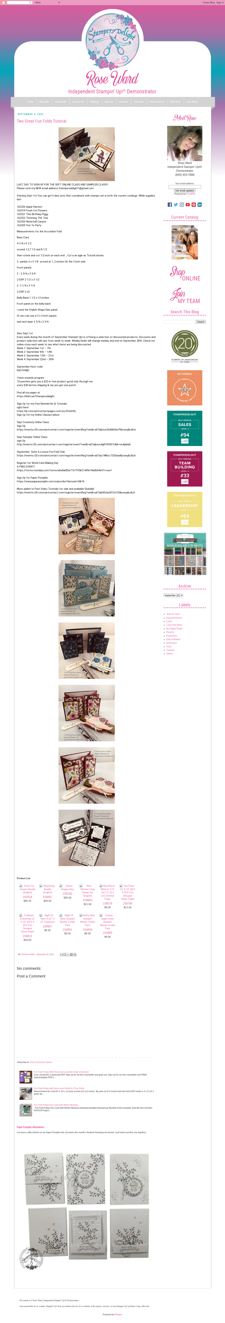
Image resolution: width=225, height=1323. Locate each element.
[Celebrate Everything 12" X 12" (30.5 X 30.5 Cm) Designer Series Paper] (27, 931)
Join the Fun (78, 101)
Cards (169, 621)
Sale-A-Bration (173, 639)
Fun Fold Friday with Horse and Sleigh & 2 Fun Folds (59, 1088)
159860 (87, 900)
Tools (168, 646)
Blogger (118, 1314)
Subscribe (139, 101)
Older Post (150, 1057)
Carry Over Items (174, 625)
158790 (127, 903)
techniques (171, 643)
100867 (47, 926)
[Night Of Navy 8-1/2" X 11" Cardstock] (47, 922)
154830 (87, 929)
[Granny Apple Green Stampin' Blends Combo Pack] (107, 928)
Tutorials (170, 650)
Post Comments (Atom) (41, 1062)
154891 (67, 929)
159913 (27, 936)
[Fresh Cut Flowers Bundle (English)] (27, 892)
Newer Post (23, 1057)
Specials (109, 101)
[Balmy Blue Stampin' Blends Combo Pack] (87, 925)
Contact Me (60, 101)
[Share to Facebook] (71, 954)
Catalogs (94, 101)
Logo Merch (192, 101)
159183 (67, 893)
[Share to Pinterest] (75, 954)
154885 (107, 932)
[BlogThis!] (65, 954)
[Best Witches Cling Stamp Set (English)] (87, 895)
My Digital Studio (174, 628)
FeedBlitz (190, 194)
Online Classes (157, 101)
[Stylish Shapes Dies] (67, 889)
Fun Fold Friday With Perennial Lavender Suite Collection (61, 1072)
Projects (170, 632)
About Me (44, 101)
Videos (169, 653)
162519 (27, 897)
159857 (47, 897)
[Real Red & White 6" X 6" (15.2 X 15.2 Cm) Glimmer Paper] (107, 899)
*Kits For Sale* (173, 614)
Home (31, 101)
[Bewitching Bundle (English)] (47, 892)
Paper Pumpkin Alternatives (30, 1127)
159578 (107, 903)
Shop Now (175, 101)
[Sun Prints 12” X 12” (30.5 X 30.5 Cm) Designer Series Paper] (127, 899)
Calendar (123, 101)
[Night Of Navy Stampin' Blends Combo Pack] (67, 925)
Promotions (171, 636)
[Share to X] (68, 954)
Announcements (174, 618)
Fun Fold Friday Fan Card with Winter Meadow (56, 1105)
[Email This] (61, 954)
